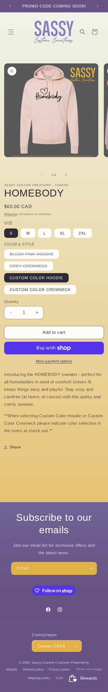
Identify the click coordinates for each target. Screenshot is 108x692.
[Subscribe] (90, 568)
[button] (11, 32)
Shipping (10, 214)
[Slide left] (42, 175)
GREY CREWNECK (31, 267)
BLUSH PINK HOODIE (34, 255)
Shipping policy (39, 678)
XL (62, 233)
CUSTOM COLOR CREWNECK (40, 289)
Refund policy (33, 669)
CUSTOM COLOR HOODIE (36, 278)
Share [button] (15, 447)
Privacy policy (60, 669)
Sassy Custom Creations (51, 662)
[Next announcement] (98, 6)
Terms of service (89, 669)
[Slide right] (66, 175)
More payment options (54, 361)
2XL (82, 233)
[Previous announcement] (10, 6)
